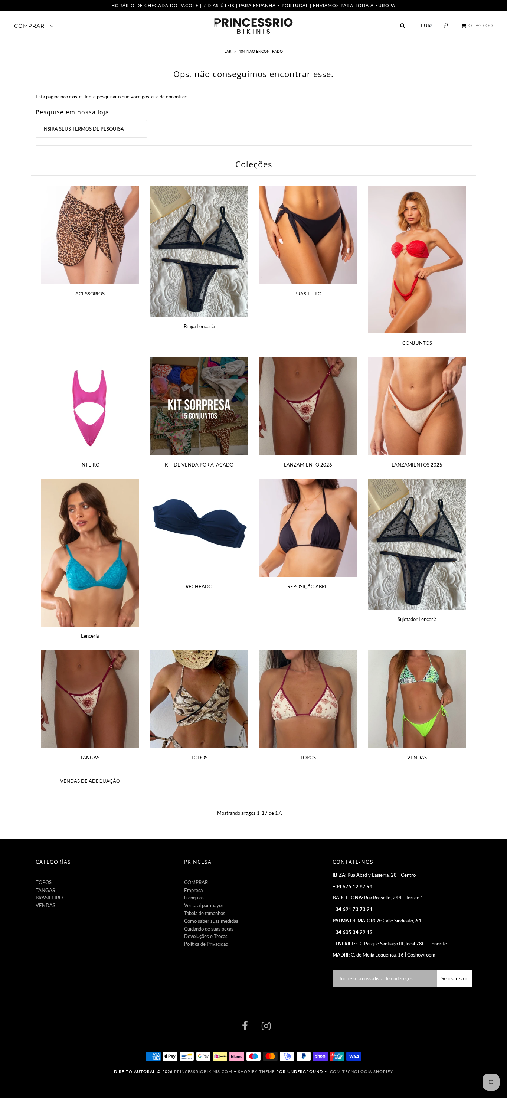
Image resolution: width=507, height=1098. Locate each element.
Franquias (194, 898)
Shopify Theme (256, 1071)
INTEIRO (89, 465)
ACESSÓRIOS (90, 294)
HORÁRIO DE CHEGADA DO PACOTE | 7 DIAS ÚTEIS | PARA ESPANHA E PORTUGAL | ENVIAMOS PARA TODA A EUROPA (253, 5)
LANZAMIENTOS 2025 (417, 465)
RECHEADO (199, 586)
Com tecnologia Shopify (361, 1071)
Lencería (90, 636)
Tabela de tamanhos (204, 913)
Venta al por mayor (203, 905)
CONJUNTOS (417, 343)
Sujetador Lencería (417, 619)
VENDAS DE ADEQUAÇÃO (90, 781)
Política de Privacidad (206, 944)
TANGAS (89, 758)
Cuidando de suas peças (208, 929)
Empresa (193, 890)
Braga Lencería (199, 326)
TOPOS (308, 758)
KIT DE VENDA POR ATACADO (199, 465)
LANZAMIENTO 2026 (308, 465)
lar (228, 51)
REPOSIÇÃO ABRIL (308, 586)
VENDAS (417, 758)
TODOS (199, 758)
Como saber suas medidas (211, 921)
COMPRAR (30, 26)
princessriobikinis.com (203, 1071)
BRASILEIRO (307, 294)
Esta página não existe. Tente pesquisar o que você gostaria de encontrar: (111, 96)
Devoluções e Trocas (206, 936)
